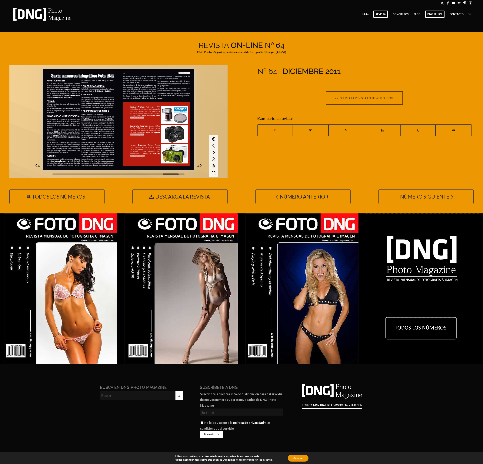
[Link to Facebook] (448, 3)
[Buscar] (469, 14)
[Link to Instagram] (470, 3)
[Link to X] (442, 3)
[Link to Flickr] (459, 3)
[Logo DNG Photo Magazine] (42, 14)
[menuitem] (365, 14)
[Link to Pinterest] (465, 3)
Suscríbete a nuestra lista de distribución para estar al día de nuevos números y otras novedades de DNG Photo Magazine (241, 399)
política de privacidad (248, 423)
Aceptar (298, 458)
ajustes (267, 460)
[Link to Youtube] (453, 3)
